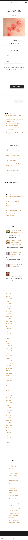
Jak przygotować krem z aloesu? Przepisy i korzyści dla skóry (14, 522)
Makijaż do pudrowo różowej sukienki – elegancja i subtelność (13, 497)
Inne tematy (8, 198)
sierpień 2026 (9, 294)
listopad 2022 (9, 360)
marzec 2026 (9, 306)
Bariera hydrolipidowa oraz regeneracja (14, 196)
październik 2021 (9, 393)
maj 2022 (8, 375)
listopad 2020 (9, 420)
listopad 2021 (9, 390)
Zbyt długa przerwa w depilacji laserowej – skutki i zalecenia (14, 515)
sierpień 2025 (9, 323)
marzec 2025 (9, 336)
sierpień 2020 (9, 427)
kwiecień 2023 (9, 348)
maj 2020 (8, 435)
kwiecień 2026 (9, 303)
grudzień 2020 (9, 417)
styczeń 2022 (9, 385)
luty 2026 (8, 308)
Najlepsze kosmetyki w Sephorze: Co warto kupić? (14, 482)
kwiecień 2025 (9, 333)
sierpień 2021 (9, 398)
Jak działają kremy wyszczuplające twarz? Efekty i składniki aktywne (16, 275)
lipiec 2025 (8, 326)
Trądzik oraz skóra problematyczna (13, 210)
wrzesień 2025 (9, 321)
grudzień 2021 (9, 388)
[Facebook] (9, 43)
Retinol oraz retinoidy (11, 208)
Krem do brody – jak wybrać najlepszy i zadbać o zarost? (14, 504)
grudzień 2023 (9, 346)
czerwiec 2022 (9, 373)
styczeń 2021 (9, 415)
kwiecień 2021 (9, 407)
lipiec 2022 (8, 370)
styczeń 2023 (9, 355)
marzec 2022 (9, 380)
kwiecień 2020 (9, 437)
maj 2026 (8, 301)
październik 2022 (9, 363)
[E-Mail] (18, 43)
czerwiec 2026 (9, 298)
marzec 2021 (9, 410)
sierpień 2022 (9, 368)
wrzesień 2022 (9, 365)
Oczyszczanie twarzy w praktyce (13, 201)
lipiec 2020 (8, 430)
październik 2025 (9, 318)
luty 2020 (8, 442)
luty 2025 (8, 338)
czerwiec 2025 (9, 328)
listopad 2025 (9, 316)
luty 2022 (8, 383)
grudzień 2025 (9, 313)
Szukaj (6, 98)
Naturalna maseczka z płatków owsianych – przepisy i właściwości (16, 242)
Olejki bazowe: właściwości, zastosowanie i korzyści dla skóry (17, 232)
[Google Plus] (15, 43)
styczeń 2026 (9, 311)
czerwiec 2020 (9, 432)
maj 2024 (8, 343)
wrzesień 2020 (9, 425)
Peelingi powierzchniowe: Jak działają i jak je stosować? (14, 467)
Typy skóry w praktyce (11, 213)
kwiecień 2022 (9, 378)
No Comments (14, 40)
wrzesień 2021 (9, 395)
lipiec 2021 (8, 400)
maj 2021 (8, 405)
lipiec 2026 (8, 296)
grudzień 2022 (9, 358)
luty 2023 (8, 353)
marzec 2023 (9, 350)
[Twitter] (11, 43)
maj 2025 (8, 331)
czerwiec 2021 (9, 402)
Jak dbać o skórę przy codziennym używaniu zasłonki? (16, 254)
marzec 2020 (9, 440)
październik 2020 (9, 422)
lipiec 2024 (8, 341)
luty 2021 (8, 412)
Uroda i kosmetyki (10, 215)
